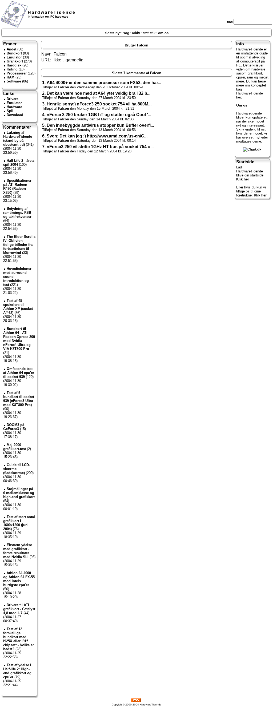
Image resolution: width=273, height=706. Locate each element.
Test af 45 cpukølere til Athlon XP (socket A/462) (18, 307)
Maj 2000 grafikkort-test (14, 447)
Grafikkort (15, 61)
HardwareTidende (52, 12)
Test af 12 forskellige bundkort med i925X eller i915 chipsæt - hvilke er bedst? (18, 639)
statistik (149, 33)
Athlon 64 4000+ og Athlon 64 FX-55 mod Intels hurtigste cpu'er (19, 579)
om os (163, 33)
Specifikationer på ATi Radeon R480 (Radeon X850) (17, 187)
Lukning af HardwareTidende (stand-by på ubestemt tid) (17, 139)
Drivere (12, 99)
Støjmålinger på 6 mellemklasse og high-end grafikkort (19, 493)
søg (126, 33)
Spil (10, 111)
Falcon (63, 87)
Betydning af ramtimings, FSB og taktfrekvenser (17, 213)
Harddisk (14, 65)
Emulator (14, 57)
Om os (241, 105)
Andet (11, 49)
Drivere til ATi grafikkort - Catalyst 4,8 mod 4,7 (19, 609)
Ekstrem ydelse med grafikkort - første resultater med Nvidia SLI (17, 551)
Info (240, 44)
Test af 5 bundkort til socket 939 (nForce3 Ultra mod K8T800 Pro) (18, 399)
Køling (12, 69)
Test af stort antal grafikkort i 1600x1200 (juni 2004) (19, 523)
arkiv (136, 33)
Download (15, 115)
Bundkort (14, 53)
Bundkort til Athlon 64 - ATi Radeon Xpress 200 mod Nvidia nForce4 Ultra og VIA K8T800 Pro (19, 339)
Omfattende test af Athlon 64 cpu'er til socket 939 (18, 373)
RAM (10, 77)
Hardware (14, 107)
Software (14, 81)
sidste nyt (113, 33)
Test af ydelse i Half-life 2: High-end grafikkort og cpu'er (17, 671)
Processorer (17, 73)
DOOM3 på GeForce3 (13, 427)
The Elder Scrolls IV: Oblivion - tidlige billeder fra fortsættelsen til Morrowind (19, 245)
